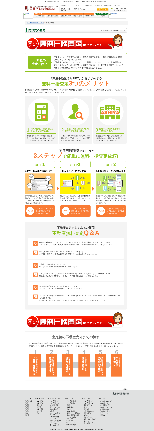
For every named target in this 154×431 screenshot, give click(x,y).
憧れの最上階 (54, 409)
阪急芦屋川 (40, 409)
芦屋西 (27, 411)
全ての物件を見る (55, 425)
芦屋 (26, 403)
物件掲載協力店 (104, 405)
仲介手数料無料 (54, 401)
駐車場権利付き (54, 417)
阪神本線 (39, 405)
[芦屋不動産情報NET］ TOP (35, 23)
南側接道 (86, 409)
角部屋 (52, 411)
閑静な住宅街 (88, 417)
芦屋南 (27, 407)
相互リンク (103, 415)
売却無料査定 (104, 403)
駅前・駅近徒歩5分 (55, 421)
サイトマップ (104, 413)
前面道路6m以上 (89, 411)
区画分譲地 (87, 413)
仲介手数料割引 (54, 403)
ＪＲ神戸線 (40, 401)
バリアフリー (71, 423)
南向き (69, 409)
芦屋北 (27, 405)
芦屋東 (27, 409)
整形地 (86, 415)
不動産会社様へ (104, 411)
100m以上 (53, 423)
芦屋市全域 (28, 401)
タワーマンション (55, 407)
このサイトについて (106, 407)
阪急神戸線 (40, 403)
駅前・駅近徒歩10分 (73, 415)
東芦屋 (27, 415)
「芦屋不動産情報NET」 (101, 1)
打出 (26, 413)
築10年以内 (70, 407)
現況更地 (86, 421)
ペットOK (53, 419)
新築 (68, 405)
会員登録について (105, 409)
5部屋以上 (70, 421)
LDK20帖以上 (54, 405)
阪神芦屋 (39, 411)
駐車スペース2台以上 (73, 413)
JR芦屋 (39, 407)
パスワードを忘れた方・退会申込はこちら (119, 9)
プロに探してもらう (106, 401)
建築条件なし (88, 405)
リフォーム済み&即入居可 (55, 414)
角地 (85, 407)
